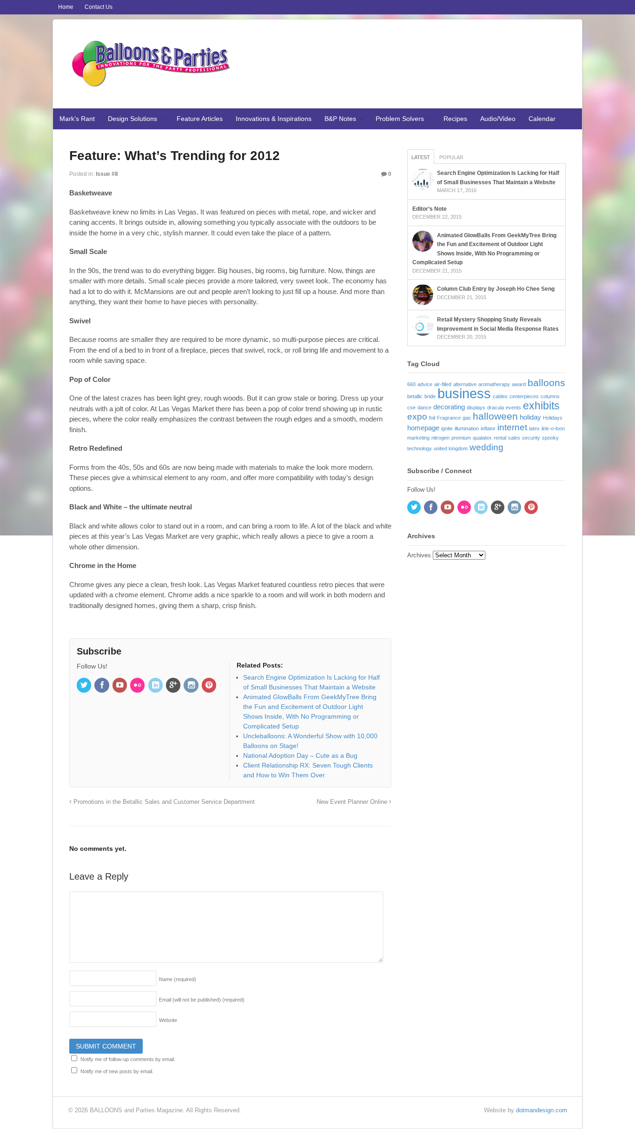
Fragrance (449, 418)
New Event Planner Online (353, 802)
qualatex (482, 438)
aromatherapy (494, 384)
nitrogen (440, 438)
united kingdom (451, 448)
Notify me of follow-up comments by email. (127, 1059)
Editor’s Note (429, 209)
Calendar (542, 118)
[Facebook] (102, 685)
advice (424, 384)
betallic (415, 396)
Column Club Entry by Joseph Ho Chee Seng (496, 289)
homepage (423, 428)
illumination (467, 428)
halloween (495, 416)
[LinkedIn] (156, 685)
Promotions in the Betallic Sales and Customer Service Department (163, 802)
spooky (550, 438)
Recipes (455, 118)
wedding (486, 447)
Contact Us (98, 7)
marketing (418, 438)
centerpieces (524, 396)
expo (417, 416)
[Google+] (174, 685)
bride (430, 396)
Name (177, 979)
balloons (546, 382)
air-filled (442, 384)
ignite (447, 428)
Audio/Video (498, 118)
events (513, 407)
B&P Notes (340, 118)
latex (534, 428)
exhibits (541, 406)
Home (65, 7)
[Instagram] (191, 685)
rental (500, 438)
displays (476, 407)
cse (411, 407)
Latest (420, 157)
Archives (419, 555)
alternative (464, 384)
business (464, 393)
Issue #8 (107, 174)
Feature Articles (200, 118)
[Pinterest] (210, 685)
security (531, 438)
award (519, 384)
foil (432, 418)
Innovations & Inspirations (273, 118)
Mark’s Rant (77, 118)
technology (419, 448)
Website (168, 1020)
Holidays (552, 418)
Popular (451, 157)
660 (411, 384)
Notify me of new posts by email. (116, 1071)
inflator (488, 428)
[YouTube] (120, 685)
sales (514, 438)
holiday (530, 417)
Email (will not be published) (202, 999)
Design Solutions (132, 118)
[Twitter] (85, 685)
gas (467, 418)
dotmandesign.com (541, 1110)
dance (424, 407)
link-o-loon (553, 428)
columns (550, 396)
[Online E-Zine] (150, 84)
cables (500, 396)
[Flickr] (138, 685)
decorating (449, 407)
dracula (495, 407)
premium (461, 438)
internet (512, 427)
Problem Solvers (400, 118)
